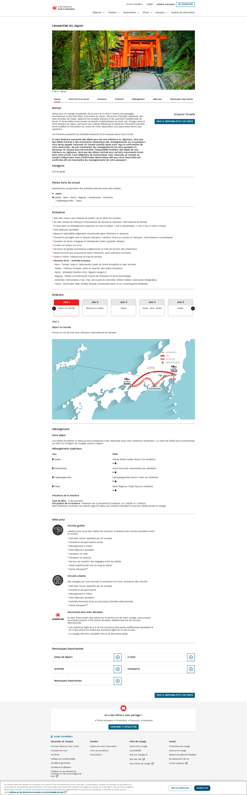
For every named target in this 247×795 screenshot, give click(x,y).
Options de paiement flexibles (182, 755)
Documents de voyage (140, 764)
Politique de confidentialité (63, 759)
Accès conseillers (134, 4)
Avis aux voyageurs (139, 755)
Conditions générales (60, 763)
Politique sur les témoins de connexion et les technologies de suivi (66, 774)
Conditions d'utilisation (61, 767)
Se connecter (186, 4)
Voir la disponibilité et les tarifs (175, 121)
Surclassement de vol (179, 759)
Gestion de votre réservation (103, 746)
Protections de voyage (179, 746)
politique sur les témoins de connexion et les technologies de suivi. (36, 792)
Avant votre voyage (139, 746)
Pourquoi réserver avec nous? (65, 746)
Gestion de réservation (183, 13)
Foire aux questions (99, 751)
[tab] (58, 99)
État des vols (136, 759)
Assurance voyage (177, 751)
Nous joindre (96, 755)
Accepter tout (202, 788)
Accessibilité (135, 751)
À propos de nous (59, 751)
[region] (123, 788)
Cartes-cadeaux (177, 763)
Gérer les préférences (180, 788)
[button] (98, 12)
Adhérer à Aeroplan (166, 4)
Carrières (55, 755)
